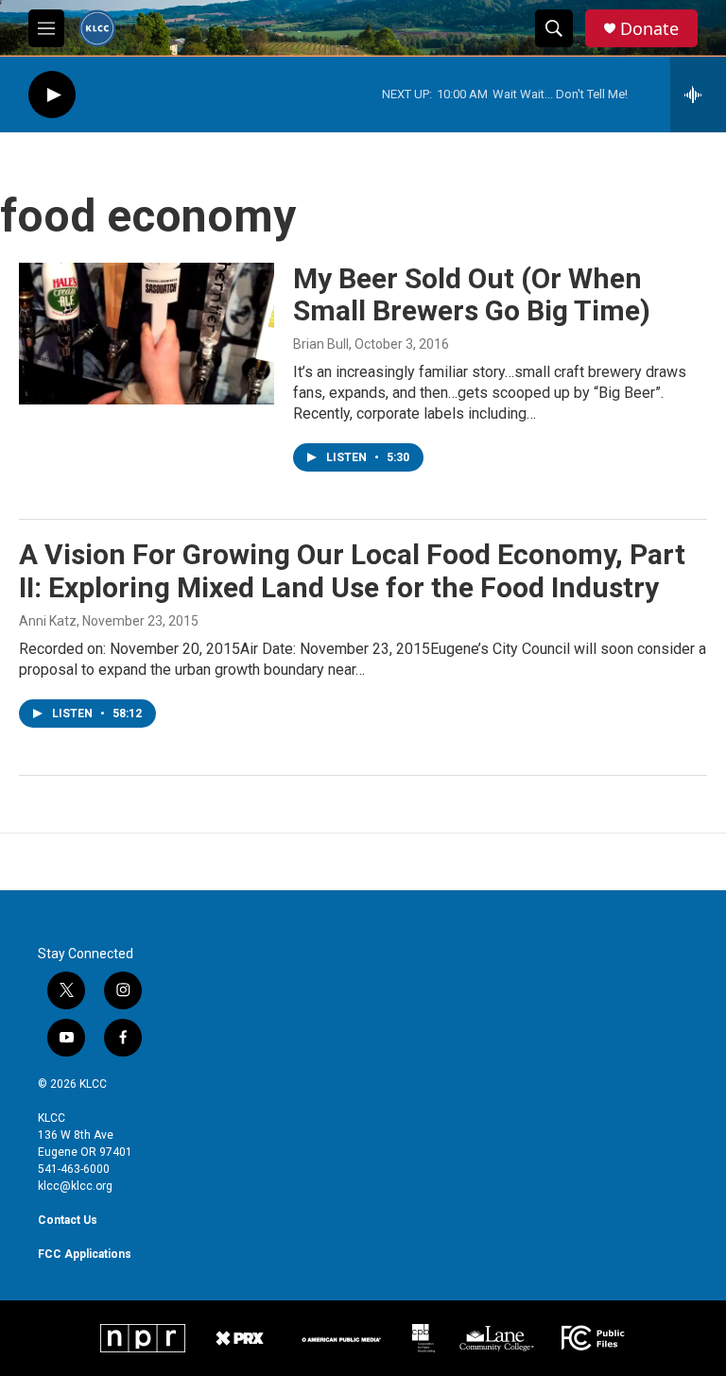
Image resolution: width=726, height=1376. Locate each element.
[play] (52, 95)
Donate (649, 29)
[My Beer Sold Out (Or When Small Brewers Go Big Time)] (146, 333)
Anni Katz (48, 620)
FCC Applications (84, 1254)
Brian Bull (321, 344)
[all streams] (698, 94)
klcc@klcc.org (75, 1186)
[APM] (341, 1338)
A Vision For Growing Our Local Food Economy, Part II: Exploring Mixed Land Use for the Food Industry (352, 571)
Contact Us (67, 1220)
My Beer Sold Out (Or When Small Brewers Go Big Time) (471, 295)
